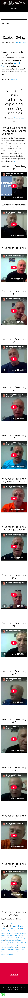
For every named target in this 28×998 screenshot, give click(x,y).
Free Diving (12, 933)
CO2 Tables (9, 928)
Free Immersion (21, 933)
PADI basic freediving (14, 949)
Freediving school (13, 942)
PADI (15, 947)
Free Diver (4, 933)
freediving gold (12, 938)
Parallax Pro (16, 987)
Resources (14, 79)
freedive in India (12, 935)
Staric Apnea (11, 954)
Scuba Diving (14, 37)
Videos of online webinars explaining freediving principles (14, 101)
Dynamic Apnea (13, 931)
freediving (4, 938)
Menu (15, 8)
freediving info (9, 940)
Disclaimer (14, 974)
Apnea (3, 928)
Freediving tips (14, 945)
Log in (20, 989)
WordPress (15, 989)
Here (14, 161)
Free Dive (21, 931)
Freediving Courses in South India (14, 2)
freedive (3, 935)
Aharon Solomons (17, 926)
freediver (20, 935)
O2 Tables (10, 947)
